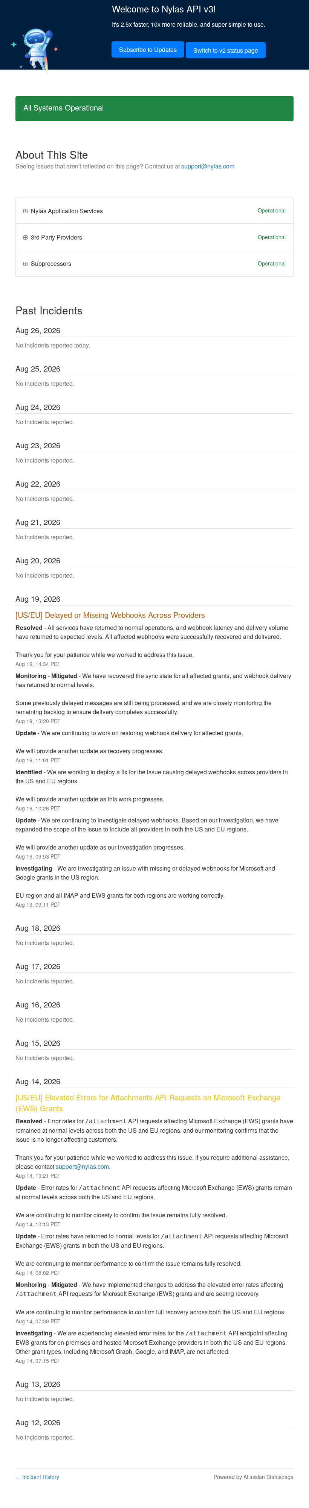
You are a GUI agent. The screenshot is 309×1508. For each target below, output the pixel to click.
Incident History (37, 1477)
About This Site (51, 154)
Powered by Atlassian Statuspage (254, 1477)
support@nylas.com (207, 166)
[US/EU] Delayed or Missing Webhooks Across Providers (110, 614)
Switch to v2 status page (225, 50)
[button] (148, 49)
